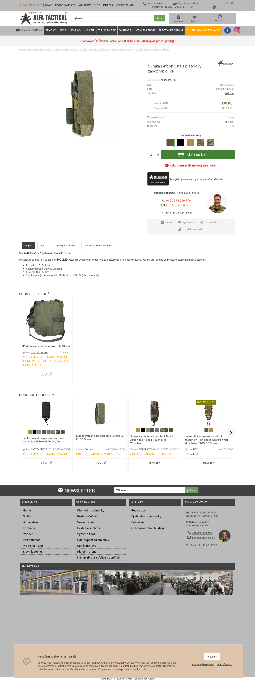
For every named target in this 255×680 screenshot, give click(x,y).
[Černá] (34, 433)
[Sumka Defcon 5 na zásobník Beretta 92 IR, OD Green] (100, 426)
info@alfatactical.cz (179, 205)
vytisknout (188, 222)
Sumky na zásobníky (123, 49)
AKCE (63, 30)
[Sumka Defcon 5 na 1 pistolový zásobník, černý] (180, 143)
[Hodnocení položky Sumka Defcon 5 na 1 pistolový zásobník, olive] (153, 79)
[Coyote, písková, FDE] (30, 433)
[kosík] (220, 17)
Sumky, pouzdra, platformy (94, 49)
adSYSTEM (149, 678)
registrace (178, 21)
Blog (97, 5)
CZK (226, 2)
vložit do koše (197, 155)
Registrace (138, 510)
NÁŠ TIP (90, 30)
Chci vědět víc (215, 179)
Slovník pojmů (32, 552)
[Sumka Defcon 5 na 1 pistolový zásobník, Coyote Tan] (190, 143)
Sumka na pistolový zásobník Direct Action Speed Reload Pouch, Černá (43, 439)
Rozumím (212, 656)
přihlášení (194, 21)
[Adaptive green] (39, 433)
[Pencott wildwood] (63, 433)
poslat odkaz (212, 222)
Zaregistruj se (177, 179)
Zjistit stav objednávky (203, 30)
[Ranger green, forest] (44, 433)
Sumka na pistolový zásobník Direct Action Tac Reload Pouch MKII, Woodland (151, 439)
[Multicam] (53, 433)
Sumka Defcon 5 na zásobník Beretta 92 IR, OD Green (100, 437)
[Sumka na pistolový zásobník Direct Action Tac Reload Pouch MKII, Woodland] (154, 426)
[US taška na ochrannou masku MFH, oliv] (46, 341)
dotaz (169, 222)
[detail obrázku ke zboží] (82, 104)
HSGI (195, 449)
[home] (43, 24)
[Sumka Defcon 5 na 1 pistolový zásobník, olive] (170, 143)
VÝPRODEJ (125, 30)
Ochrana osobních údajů (147, 528)
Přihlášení (137, 522)
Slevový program (171, 30)
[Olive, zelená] (206, 431)
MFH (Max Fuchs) (39, 352)
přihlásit (191, 490)
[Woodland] (58, 433)
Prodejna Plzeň (33, 546)
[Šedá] (48, 433)
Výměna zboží (86, 534)
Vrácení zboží (86, 522)
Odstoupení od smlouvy (93, 540)
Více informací (224, 664)
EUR (232, 2)
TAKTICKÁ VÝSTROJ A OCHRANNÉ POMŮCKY (53, 49)
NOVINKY (75, 30)
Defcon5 (229, 93)
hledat (159, 18)
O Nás (27, 516)
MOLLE (62, 259)
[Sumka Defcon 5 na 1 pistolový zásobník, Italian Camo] (200, 143)
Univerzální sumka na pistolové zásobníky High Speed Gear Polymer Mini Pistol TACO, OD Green (206, 439)
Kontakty (29, 528)
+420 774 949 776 (178, 200)
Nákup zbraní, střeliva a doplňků (98, 557)
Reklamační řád (87, 516)
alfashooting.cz (31, 5)
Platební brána (86, 552)
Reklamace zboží (88, 528)
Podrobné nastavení (203, 664)
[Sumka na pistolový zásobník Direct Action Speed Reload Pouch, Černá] (46, 426)
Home (22, 49)
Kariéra (108, 5)
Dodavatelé (30, 522)
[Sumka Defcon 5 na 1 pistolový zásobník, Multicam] (210, 143)
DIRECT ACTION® (39, 449)
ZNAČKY (51, 30)
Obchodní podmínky (90, 510)
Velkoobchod (32, 540)
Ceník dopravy (86, 546)
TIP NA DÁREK (107, 30)
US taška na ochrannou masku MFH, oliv (46, 346)
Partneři (28, 534)
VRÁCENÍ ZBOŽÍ (145, 30)
